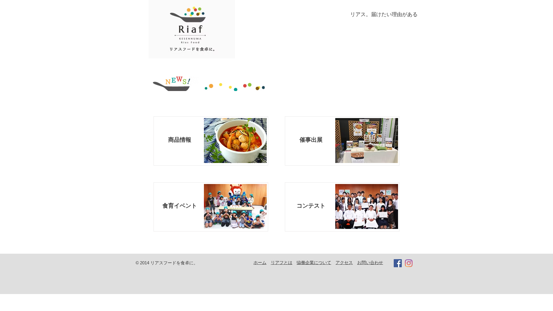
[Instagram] (409, 263)
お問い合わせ (370, 262)
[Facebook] (398, 263)
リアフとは (281, 262)
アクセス (344, 262)
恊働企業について (314, 262)
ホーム (259, 262)
